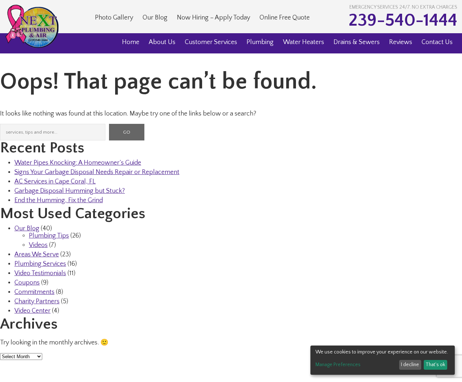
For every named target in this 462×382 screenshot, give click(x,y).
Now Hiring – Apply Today (213, 17)
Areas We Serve (36, 254)
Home (130, 42)
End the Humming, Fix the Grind (58, 200)
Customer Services (211, 42)
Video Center (32, 310)
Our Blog (155, 17)
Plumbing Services (40, 264)
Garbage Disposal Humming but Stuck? (69, 191)
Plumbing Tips (49, 235)
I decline (410, 365)
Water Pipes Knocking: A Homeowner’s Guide (77, 162)
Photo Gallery (114, 17)
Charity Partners (37, 301)
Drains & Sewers (357, 42)
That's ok (435, 365)
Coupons (27, 282)
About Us (162, 42)
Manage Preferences (338, 365)
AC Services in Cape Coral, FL (55, 181)
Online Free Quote (285, 17)
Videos (38, 245)
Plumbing (260, 42)
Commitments (34, 292)
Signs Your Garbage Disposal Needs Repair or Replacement (96, 172)
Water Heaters (303, 42)
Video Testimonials (40, 273)
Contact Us (437, 42)
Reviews (400, 42)
